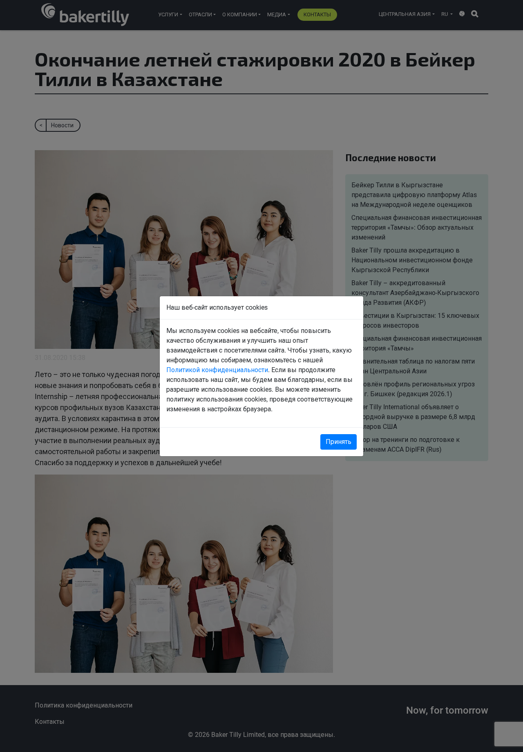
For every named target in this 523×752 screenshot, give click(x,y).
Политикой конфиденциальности (217, 370)
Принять (338, 442)
